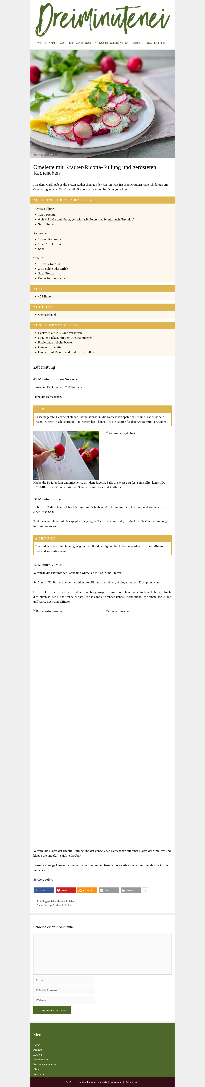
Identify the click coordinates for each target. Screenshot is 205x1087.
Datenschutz (132, 1081)
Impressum (116, 1081)
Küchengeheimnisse (114, 42)
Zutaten (66, 42)
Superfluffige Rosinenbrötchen (54, 905)
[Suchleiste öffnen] (169, 43)
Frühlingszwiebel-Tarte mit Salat (55, 901)
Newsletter (155, 42)
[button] (44, 890)
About (138, 42)
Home (37, 42)
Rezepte (51, 42)
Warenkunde (86, 42)
